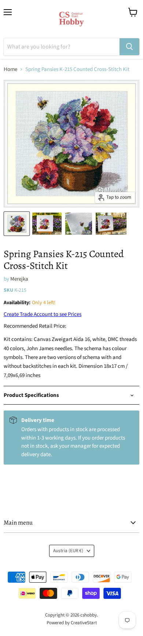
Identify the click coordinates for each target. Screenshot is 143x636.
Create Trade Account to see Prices (42, 314)
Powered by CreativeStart (72, 622)
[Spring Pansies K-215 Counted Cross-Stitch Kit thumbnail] (16, 223)
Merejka (19, 279)
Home (10, 69)
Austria (68, 550)
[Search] (129, 46)
